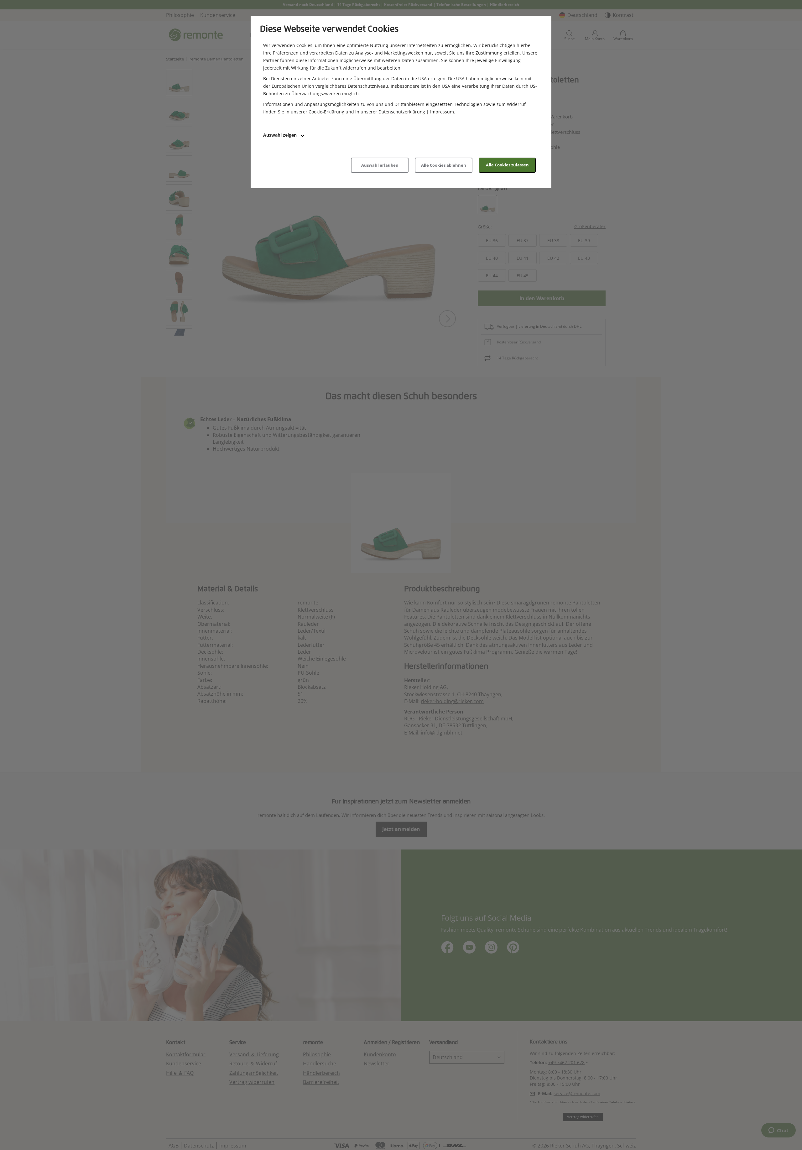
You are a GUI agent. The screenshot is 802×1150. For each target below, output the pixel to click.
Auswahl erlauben (379, 165)
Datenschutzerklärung (401, 112)
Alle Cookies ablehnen (443, 165)
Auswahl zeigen (280, 135)
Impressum (442, 112)
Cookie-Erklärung (326, 112)
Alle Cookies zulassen (507, 165)
